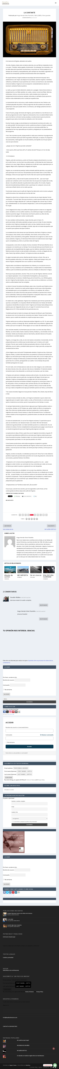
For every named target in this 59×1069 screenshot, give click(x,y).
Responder (43, 605)
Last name (10, 774)
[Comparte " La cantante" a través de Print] (46, 514)
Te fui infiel (10, 919)
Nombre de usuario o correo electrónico (17, 727)
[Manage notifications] (54, 1048)
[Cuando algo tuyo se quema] (5, 926)
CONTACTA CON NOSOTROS (10, 1026)
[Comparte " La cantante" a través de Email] (43, 514)
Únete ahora (9, 753)
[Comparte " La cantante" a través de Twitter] (22, 514)
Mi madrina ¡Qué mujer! (23, 1040)
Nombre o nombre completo (18, 801)
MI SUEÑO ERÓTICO (22, 1050)
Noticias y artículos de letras (13, 914)
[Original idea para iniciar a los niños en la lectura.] (5, 914)
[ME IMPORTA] (23, 569)
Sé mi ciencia (35, 575)
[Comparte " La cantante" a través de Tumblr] (28, 514)
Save (32, 514)
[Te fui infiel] (5, 920)
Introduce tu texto (9, 789)
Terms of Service (31, 780)
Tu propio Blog (33, 1067)
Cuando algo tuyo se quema (14, 925)
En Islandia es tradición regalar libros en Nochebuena (30, 1055)
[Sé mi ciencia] (36, 569)
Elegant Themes (13, 1065)
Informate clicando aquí (9, 937)
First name (10, 771)
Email (13, 806)
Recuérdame (8, 689)
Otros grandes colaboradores (13, 920)
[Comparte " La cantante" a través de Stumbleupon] (40, 514)
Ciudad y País (15, 812)
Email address (8, 768)
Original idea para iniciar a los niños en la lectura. (19, 913)
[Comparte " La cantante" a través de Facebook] (19, 514)
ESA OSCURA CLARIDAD (48, 576)
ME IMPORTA (22, 575)
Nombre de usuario (8, 680)
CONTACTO (46, 1067)
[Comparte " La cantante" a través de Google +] (25, 514)
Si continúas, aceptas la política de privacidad (25, 821)
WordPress (28, 1065)
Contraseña (6, 685)
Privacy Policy (41, 780)
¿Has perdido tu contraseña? (20, 753)
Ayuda (40, 1067)
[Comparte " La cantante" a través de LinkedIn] (34, 514)
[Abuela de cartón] (10, 569)
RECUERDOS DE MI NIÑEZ (23, 1045)
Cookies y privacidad (8, 957)
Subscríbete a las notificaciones (11, 970)
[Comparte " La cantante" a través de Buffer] (37, 514)
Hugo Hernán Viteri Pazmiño (25, 15)
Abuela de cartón (8, 576)
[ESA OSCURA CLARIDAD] (49, 569)
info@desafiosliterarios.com (10, 1017)
